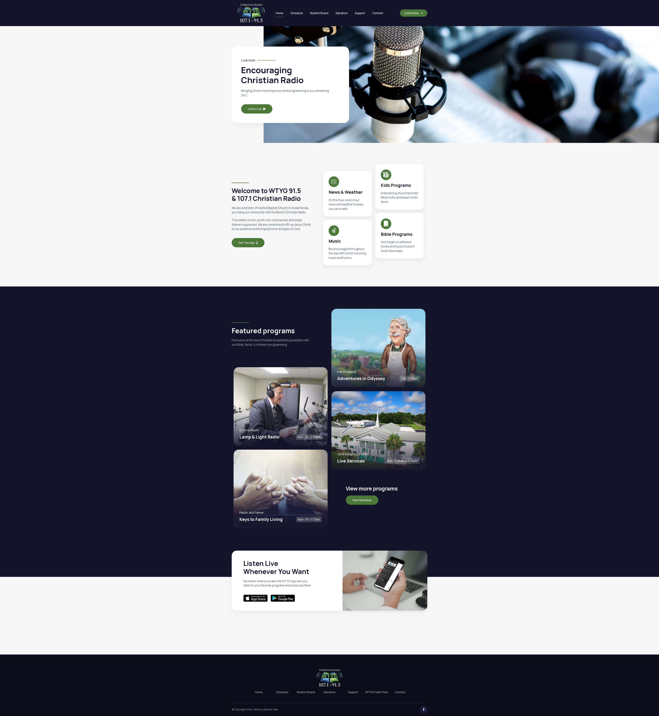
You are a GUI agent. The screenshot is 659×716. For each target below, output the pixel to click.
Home (279, 13)
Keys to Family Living (261, 519)
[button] (413, 13)
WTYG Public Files (376, 692)
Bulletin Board (319, 13)
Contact (377, 13)
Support (360, 13)
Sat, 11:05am (410, 378)
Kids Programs (346, 372)
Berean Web (271, 709)
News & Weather (346, 192)
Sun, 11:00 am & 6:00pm (402, 461)
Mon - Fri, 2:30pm (309, 437)
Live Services (351, 461)
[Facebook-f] (423, 709)
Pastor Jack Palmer (251, 513)
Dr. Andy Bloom (249, 430)
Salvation (342, 13)
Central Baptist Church (352, 454)
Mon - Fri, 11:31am (309, 519)
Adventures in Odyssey (361, 378)
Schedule (297, 13)
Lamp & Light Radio (259, 437)
